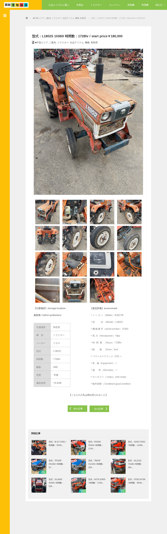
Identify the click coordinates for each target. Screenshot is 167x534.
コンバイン (114, 5)
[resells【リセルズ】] (16, 4)
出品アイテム (77, 42)
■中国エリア (41, 42)
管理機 (145, 5)
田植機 (131, 5)
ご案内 (52, 42)
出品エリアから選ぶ (59, 5)
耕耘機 (159, 5)
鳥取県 (94, 42)
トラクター (96, 5)
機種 (87, 42)
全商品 (79, 5)
